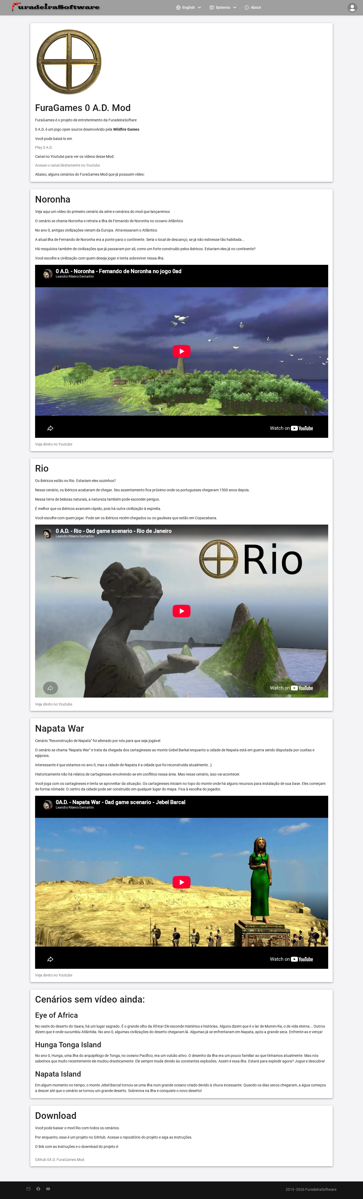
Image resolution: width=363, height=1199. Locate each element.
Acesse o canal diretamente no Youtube (67, 165)
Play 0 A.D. (44, 147)
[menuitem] (189, 7)
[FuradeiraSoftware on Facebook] (41, 1189)
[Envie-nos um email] (31, 1189)
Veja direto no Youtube (53, 444)
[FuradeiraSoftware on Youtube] (50, 1189)
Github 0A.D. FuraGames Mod (59, 1159)
